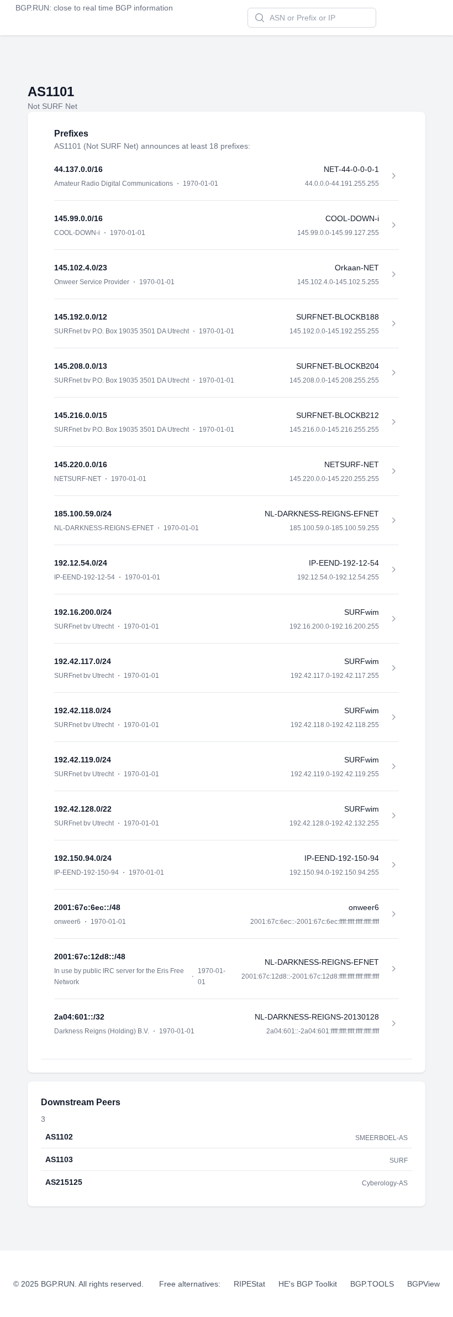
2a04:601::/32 (79, 1016)
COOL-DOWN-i (77, 233)
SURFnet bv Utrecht (84, 626)
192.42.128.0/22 (83, 808)
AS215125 (63, 1182)
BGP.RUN (32, 7)
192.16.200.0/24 (83, 612)
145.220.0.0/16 (80, 464)
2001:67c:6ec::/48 (87, 907)
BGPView (423, 1283)
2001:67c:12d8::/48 (89, 956)
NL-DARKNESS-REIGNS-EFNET (104, 528)
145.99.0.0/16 (78, 218)
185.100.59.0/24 (83, 513)
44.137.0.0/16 (78, 169)
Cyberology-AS (385, 1183)
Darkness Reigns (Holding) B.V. (101, 1031)
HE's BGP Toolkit (307, 1283)
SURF (398, 1160)
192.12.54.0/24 (80, 562)
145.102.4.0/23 (80, 267)
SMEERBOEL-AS (381, 1138)
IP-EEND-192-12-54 (84, 577)
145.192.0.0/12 (80, 316)
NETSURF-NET (77, 479)
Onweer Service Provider (91, 282)
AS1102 (59, 1136)
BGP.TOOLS (372, 1283)
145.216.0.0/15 (80, 415)
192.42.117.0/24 (82, 661)
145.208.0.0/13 (80, 366)
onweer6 (67, 922)
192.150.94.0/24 (83, 858)
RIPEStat (249, 1283)
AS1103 (59, 1159)
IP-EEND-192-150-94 (86, 872)
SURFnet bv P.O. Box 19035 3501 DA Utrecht (121, 331)
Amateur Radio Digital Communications (113, 183)
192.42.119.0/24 (82, 759)
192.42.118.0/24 (82, 710)
